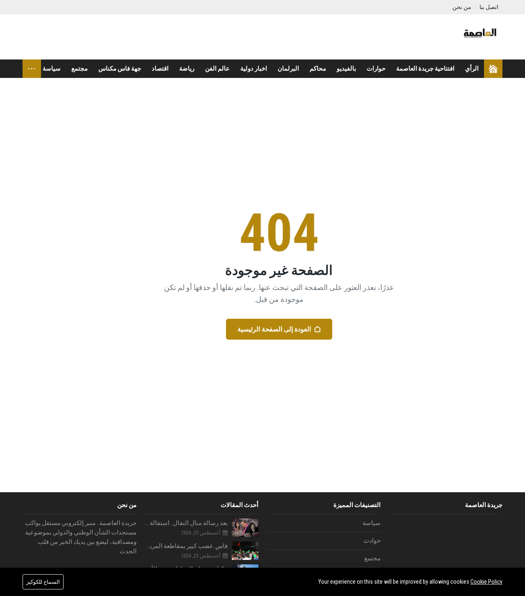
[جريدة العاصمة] (479, 37)
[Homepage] (493, 68)
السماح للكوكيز (43, 582)
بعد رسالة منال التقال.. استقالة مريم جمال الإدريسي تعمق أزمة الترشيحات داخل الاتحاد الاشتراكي (186, 523)
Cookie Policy (486, 581)
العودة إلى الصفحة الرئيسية (274, 329)
